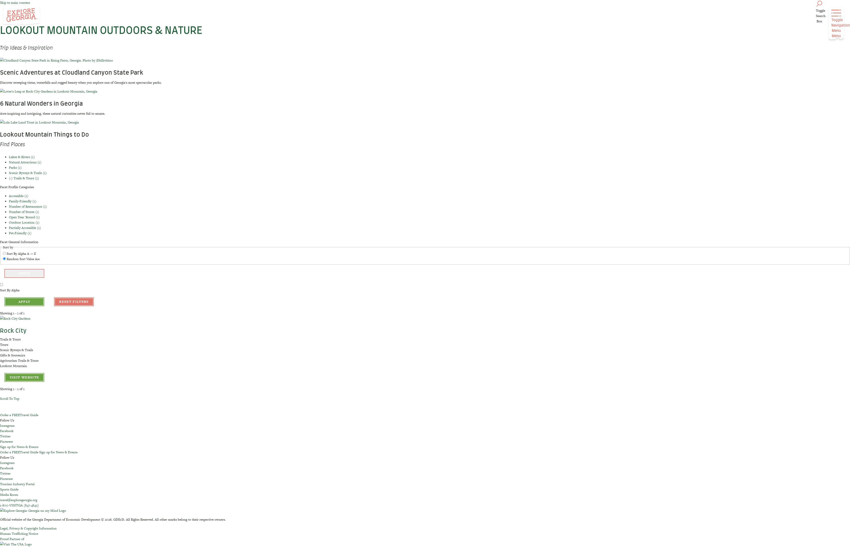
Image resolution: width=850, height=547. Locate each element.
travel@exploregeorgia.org (18, 500)
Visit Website (24, 377)
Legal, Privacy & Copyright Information (28, 528)
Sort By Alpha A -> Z (21, 253)
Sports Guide (9, 489)
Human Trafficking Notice (19, 533)
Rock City (13, 331)
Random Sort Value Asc (23, 259)
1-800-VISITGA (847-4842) (19, 505)
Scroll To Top (9, 398)
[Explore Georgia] (21, 16)
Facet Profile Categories (17, 187)
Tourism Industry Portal (17, 484)
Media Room (9, 494)
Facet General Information (19, 242)
